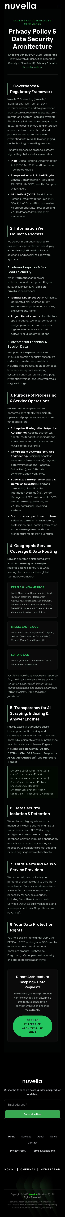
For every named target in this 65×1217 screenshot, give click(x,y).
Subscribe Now (32, 1114)
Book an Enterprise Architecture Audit (32, 1026)
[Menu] (59, 6)
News (53, 1136)
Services (26, 1136)
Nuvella (33, 1194)
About (40, 1136)
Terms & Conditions (43, 1150)
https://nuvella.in (32, 67)
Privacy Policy (18, 1150)
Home (11, 1136)
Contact (32, 1142)
